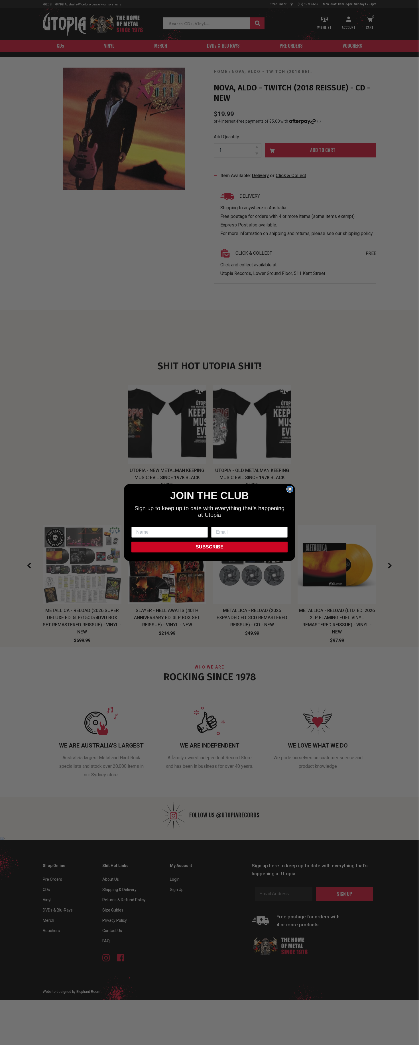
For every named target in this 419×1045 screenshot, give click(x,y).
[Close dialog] (290, 489)
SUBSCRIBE (209, 546)
